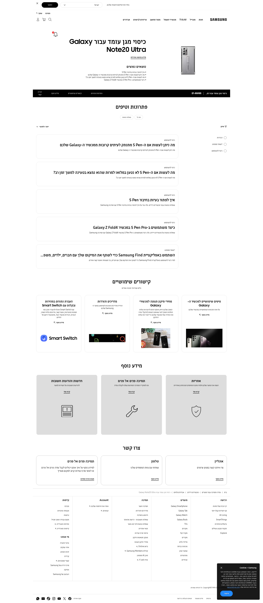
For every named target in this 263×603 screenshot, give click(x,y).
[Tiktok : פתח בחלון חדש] (48, 598)
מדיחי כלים (183, 542)
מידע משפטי (199, 598)
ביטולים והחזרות (221, 524)
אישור (226, 593)
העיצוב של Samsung (61, 574)
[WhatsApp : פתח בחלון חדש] (37, 598)
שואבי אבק (183, 551)
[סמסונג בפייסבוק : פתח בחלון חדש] (70, 598)
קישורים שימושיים (75, 93)
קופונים (105, 511)
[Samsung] (218, 19)
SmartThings (221, 520)
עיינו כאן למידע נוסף (233, 587)
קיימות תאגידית (63, 528)
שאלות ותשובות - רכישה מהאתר (136, 520)
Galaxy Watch (181, 515)
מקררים (184, 537)
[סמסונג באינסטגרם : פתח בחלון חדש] (53, 598)
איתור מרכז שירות (141, 533)
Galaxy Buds (182, 520)
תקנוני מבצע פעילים (219, 528)
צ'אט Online (143, 546)
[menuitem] (201, 20)
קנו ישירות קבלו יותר (219, 511)
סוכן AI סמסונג (142, 555)
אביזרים (184, 560)
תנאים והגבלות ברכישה (184, 598)
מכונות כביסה (182, 546)
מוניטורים (183, 555)
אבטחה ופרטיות (63, 511)
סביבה (66, 506)
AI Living (223, 515)
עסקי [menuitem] (40, 13)
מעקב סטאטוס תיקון (140, 537)
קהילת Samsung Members (137, 551)
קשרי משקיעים (63, 561)
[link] (55, 34)
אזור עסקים (65, 547)
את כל (139, 117)
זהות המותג (64, 552)
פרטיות (208, 598)
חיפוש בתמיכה (142, 515)
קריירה (66, 556)
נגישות (66, 515)
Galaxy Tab (182, 511)
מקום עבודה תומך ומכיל (60, 520)
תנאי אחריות (143, 528)
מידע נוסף (55, 93)
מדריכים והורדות (142, 511)
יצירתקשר (40, 93)
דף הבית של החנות (220, 506)
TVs (185, 524)
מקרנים (184, 528)
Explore (223, 533)
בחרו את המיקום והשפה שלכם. (118, 5)
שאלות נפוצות (126, 117)
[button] (107, 146)
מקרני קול (183, 533)
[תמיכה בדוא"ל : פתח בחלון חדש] (43, 598)
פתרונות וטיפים (96, 93)
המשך (50, 5)
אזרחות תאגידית (62, 524)
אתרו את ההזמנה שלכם (99, 506)
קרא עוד (196, 392)
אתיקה (66, 570)
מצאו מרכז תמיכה (87, 479)
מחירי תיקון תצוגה (141, 542)
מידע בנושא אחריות (138, 57)
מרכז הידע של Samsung (60, 565)
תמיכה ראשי (143, 506)
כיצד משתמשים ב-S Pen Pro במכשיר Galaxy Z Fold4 (124, 80)
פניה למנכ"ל (143, 560)
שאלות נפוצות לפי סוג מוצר (138, 524)
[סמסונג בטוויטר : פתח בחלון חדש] (64, 598)
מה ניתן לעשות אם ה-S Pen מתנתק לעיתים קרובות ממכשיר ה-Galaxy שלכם (116, 75)
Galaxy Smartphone (179, 506)
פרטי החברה (64, 543)
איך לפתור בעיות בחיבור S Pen (133, 72)
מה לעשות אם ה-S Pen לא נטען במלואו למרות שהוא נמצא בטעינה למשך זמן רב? (115, 77)
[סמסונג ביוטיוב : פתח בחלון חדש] (59, 598)
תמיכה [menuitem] (47, 13)
